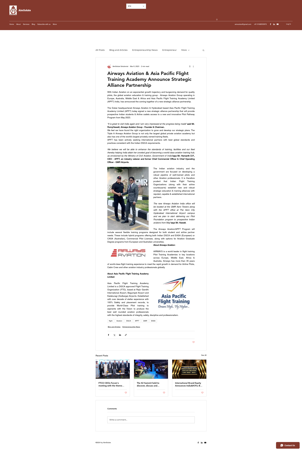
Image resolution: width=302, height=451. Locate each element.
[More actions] (193, 66)
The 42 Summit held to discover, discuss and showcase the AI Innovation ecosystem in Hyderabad (150, 384)
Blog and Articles (118, 50)
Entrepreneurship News (145, 50)
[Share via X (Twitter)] (114, 335)
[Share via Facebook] (108, 335)
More (184, 50)
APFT (137, 321)
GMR (145, 321)
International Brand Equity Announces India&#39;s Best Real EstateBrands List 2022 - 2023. (189, 384)
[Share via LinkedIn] (120, 335)
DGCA (128, 321)
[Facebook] (270, 24)
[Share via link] (126, 335)
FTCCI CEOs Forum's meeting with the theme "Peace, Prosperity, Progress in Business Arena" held (113, 384)
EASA (153, 321)
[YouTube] (277, 24)
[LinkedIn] (274, 24)
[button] (217, 18)
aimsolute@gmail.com (243, 24)
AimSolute (25, 10)
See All (203, 355)
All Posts (100, 50)
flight (110, 321)
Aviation (119, 321)
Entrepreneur (169, 50)
